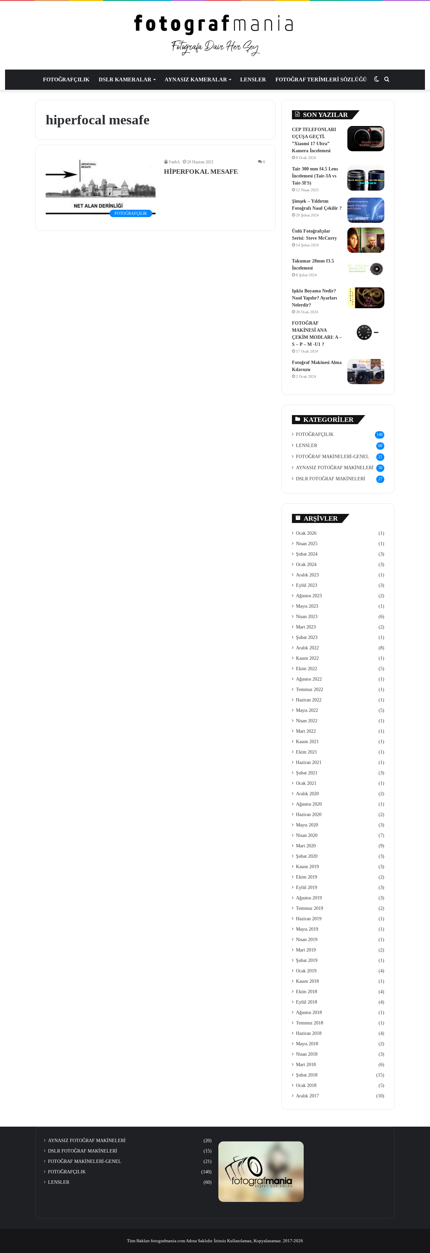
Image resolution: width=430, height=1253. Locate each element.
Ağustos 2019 (309, 897)
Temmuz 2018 (309, 1022)
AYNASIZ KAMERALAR (196, 79)
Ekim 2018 (306, 991)
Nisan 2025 (306, 543)
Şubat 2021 (306, 772)
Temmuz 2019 (309, 908)
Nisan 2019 (306, 939)
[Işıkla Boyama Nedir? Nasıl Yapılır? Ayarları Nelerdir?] (365, 297)
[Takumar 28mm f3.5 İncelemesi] (365, 270)
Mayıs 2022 (307, 710)
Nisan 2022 (306, 720)
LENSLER (253, 79)
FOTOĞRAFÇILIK (66, 79)
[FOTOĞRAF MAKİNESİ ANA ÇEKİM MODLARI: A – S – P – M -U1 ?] (365, 332)
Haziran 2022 (308, 699)
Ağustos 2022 (309, 679)
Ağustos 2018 (309, 1012)
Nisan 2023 (306, 616)
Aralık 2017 (307, 1095)
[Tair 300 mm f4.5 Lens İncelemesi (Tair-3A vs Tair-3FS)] (365, 178)
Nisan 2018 (306, 1054)
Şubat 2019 (306, 960)
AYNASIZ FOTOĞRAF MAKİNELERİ (335, 467)
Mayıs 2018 (307, 1043)
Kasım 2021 (307, 741)
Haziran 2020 (308, 814)
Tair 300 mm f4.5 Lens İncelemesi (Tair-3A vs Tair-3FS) (315, 176)
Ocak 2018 (306, 1085)
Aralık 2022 (307, 647)
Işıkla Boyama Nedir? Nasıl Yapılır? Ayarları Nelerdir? (314, 298)
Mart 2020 (306, 845)
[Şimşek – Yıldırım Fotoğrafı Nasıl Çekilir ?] (365, 210)
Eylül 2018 (306, 1002)
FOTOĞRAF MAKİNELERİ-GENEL (332, 456)
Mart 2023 (306, 627)
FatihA (174, 162)
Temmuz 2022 (309, 689)
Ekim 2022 (306, 668)
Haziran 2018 (308, 1033)
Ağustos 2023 (309, 595)
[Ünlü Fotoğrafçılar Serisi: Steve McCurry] (365, 240)
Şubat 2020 (306, 856)
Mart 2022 (306, 731)
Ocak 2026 (306, 533)
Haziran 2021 (308, 762)
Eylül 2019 (306, 887)
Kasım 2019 (307, 866)
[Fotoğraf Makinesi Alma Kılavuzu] (365, 371)
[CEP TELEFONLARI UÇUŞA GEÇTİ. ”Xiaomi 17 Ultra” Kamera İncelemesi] (365, 138)
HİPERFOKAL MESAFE (201, 171)
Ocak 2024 (306, 564)
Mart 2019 (306, 950)
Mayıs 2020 (307, 824)
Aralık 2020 (307, 793)
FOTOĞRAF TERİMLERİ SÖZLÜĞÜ (321, 79)
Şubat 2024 (306, 554)
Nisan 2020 (306, 835)
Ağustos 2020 (309, 804)
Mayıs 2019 (307, 929)
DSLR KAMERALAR (125, 79)
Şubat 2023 (306, 637)
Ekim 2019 (306, 877)
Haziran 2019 (308, 918)
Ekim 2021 (306, 752)
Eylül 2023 (306, 585)
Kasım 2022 (307, 658)
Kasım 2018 (307, 981)
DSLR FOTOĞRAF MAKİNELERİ (330, 478)
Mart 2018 (306, 1064)
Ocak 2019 (306, 970)
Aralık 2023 (307, 574)
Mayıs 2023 (307, 606)
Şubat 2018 (306, 1075)
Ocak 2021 (306, 783)
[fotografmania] (215, 35)
